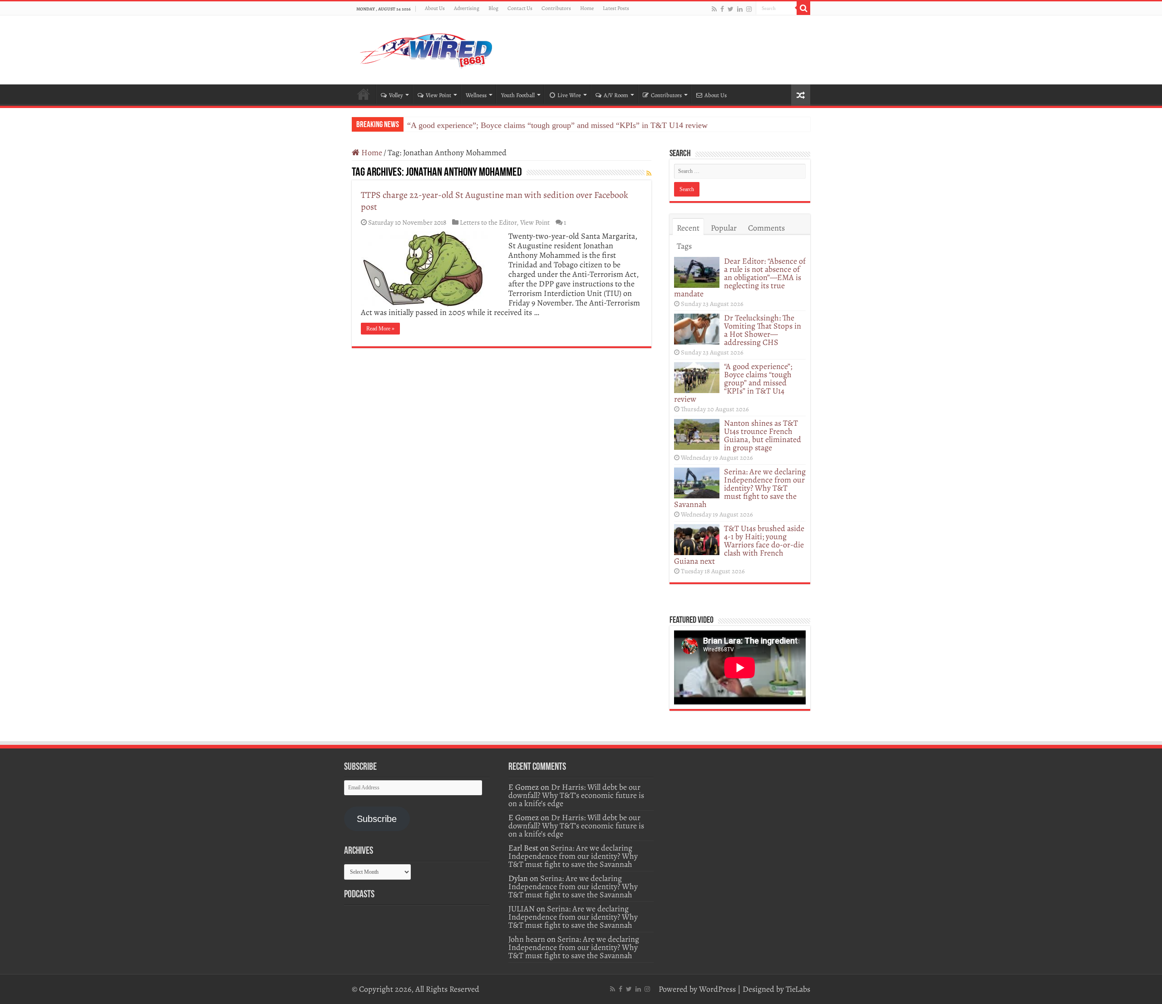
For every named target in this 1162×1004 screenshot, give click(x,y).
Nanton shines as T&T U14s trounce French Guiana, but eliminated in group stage (762, 435)
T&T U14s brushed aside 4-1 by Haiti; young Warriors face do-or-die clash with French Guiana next (739, 544)
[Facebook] (722, 9)
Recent (688, 227)
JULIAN (521, 908)
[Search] (803, 8)
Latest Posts (616, 8)
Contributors (556, 8)
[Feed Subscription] (648, 173)
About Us (435, 8)
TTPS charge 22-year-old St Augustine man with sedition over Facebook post (494, 201)
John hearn (526, 939)
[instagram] (749, 9)
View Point (438, 95)
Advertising (466, 8)
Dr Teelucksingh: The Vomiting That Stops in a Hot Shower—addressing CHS (762, 330)
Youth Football (518, 95)
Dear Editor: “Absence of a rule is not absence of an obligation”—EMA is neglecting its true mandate (740, 277)
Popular (724, 227)
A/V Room (616, 95)
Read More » (380, 328)
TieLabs (798, 989)
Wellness (476, 95)
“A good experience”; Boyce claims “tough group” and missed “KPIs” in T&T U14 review (557, 125)
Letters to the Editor (488, 222)
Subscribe (377, 819)
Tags (684, 246)
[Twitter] (730, 9)
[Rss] (714, 9)
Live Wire (569, 95)
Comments (766, 227)
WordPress (717, 989)
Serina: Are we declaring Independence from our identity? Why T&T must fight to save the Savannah (740, 488)
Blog (493, 8)
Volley (396, 95)
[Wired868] (427, 48)
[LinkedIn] (739, 9)
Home (587, 8)
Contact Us (519, 8)
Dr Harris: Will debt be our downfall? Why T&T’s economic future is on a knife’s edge (576, 795)
